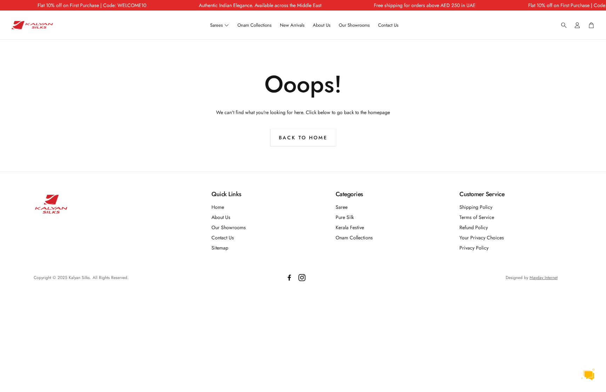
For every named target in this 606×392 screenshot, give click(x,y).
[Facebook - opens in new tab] (289, 277)
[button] (562, 25)
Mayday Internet (544, 277)
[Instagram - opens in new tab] (301, 277)
